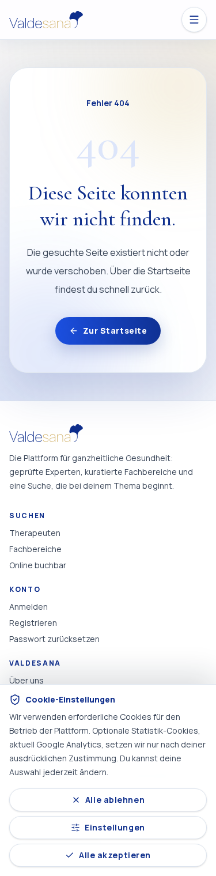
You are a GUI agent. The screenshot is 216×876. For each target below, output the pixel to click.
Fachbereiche (35, 548)
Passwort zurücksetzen (54, 638)
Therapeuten (34, 532)
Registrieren (33, 622)
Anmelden (28, 606)
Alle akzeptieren (115, 854)
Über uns (26, 680)
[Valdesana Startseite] (46, 20)
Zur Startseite (115, 330)
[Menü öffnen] (194, 19)
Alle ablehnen (115, 799)
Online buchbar (37, 565)
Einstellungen (115, 827)
